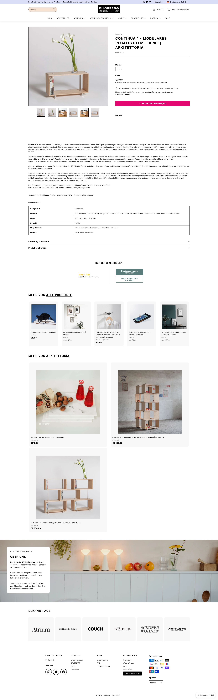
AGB (124, 666)
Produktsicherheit (37, 248)
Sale (167, 18)
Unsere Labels (102, 660)
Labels (154, 18)
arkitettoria (119, 52)
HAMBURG (75, 669)
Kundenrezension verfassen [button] (129, 272)
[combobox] (42, 9)
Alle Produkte (59, 295)
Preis (117, 76)
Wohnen (79, 18)
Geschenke (137, 18)
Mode (121, 18)
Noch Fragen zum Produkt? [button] (129, 279)
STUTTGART (75, 663)
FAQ (98, 663)
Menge (118, 65)
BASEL (73, 666)
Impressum (127, 660)
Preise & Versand (103, 666)
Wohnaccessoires (101, 18)
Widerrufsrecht (128, 663)
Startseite (118, 34)
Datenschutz (128, 669)
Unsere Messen (77, 660)
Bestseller (63, 18)
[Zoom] (68, 66)
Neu (50, 18)
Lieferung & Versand (38, 241)
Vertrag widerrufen (132, 673)
